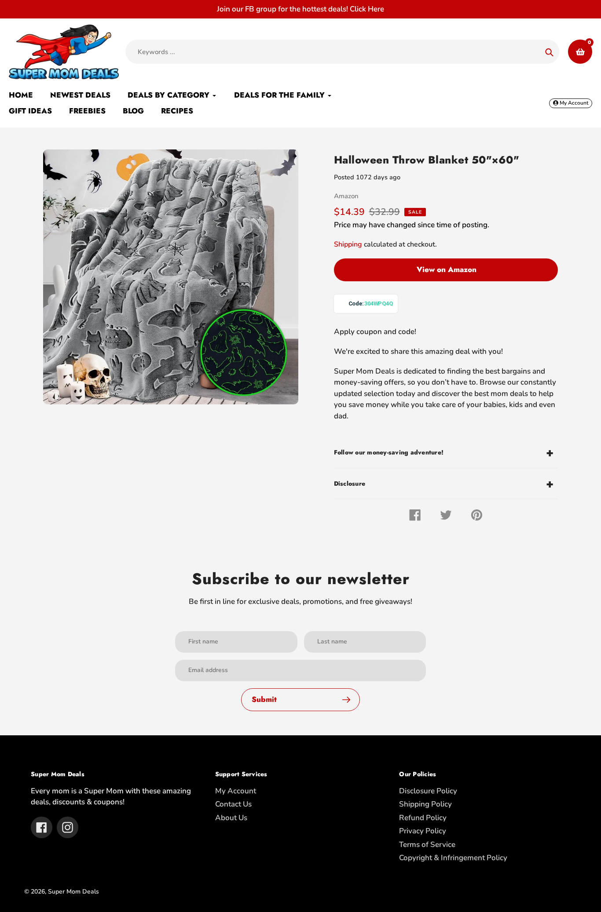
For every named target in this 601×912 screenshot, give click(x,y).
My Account (235, 791)
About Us (231, 818)
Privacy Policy (422, 831)
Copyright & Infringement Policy (453, 858)
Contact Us (233, 804)
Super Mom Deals (73, 891)
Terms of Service (427, 844)
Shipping (348, 244)
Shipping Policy (425, 804)
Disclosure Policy (428, 791)
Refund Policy (423, 818)
